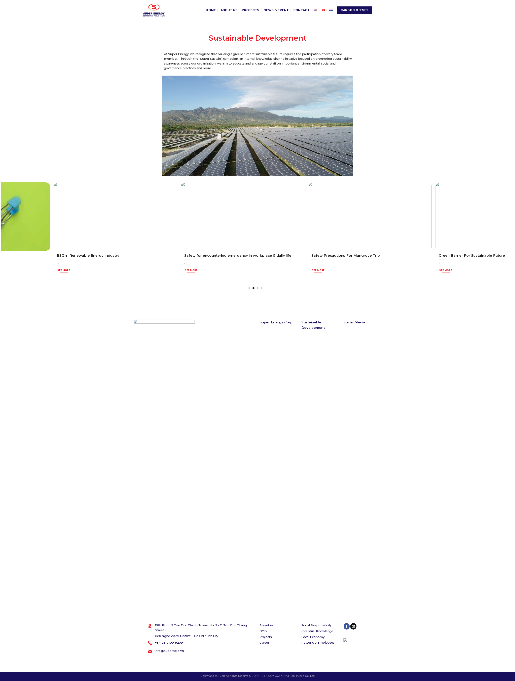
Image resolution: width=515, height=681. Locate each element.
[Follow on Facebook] (347, 626)
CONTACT (301, 10)
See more (14, 270)
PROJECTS (250, 10)
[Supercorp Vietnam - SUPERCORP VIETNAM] (154, 10)
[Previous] (3, 235)
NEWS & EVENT (276, 10)
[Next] (508, 235)
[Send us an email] (353, 626)
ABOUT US (228, 10)
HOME (211, 10)
